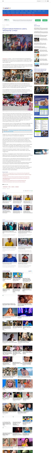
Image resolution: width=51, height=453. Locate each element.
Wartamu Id (6, 32)
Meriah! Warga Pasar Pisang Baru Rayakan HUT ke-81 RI (44, 39)
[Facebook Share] (24, 191)
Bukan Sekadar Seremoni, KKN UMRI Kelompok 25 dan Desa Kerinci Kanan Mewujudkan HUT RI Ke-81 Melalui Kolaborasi (40, 44)
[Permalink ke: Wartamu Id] (3, 32)
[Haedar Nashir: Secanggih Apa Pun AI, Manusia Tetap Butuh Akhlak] (36, 64)
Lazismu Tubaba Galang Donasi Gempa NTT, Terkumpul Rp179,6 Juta (44, 55)
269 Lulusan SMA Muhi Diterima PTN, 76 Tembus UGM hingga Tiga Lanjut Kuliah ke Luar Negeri (44, 51)
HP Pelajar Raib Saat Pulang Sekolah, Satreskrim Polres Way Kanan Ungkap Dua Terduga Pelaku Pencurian (17, 175)
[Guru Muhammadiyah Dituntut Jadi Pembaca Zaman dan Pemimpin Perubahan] (36, 60)
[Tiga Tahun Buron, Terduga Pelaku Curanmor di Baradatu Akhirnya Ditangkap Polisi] (7, 197)
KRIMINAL (4, 27)
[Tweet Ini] (26, 191)
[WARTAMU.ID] (7, 8)
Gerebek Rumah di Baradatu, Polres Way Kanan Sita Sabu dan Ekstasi (28, 212)
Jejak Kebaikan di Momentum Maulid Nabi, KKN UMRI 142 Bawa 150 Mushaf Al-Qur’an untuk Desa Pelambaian (41, 32)
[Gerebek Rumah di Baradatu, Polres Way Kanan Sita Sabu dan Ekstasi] (28, 207)
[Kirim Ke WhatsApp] (32, 191)
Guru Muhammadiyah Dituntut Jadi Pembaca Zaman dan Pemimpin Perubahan (43, 60)
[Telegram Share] (30, 191)
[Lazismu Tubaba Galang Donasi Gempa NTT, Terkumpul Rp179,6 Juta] (36, 55)
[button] (46, 1)
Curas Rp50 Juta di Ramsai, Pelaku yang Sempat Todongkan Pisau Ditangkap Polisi (27, 202)
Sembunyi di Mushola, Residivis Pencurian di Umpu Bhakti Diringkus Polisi (14, 180)
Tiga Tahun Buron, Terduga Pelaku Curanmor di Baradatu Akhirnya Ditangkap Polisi (16, 173)
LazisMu (9, 32)
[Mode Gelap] (47, 1)
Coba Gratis (38, 20)
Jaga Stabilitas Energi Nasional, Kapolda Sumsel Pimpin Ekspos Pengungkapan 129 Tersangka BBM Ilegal (16, 179)
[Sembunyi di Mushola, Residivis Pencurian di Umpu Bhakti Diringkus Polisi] (17, 207)
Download (44, 20)
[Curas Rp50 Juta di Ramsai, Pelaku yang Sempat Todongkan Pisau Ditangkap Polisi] (28, 197)
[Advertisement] (25, 5)
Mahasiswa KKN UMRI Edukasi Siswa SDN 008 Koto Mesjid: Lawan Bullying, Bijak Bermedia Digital (40, 36)
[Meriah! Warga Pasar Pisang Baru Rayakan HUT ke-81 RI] (36, 39)
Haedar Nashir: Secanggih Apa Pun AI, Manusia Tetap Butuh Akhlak (44, 64)
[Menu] (3, 1)
